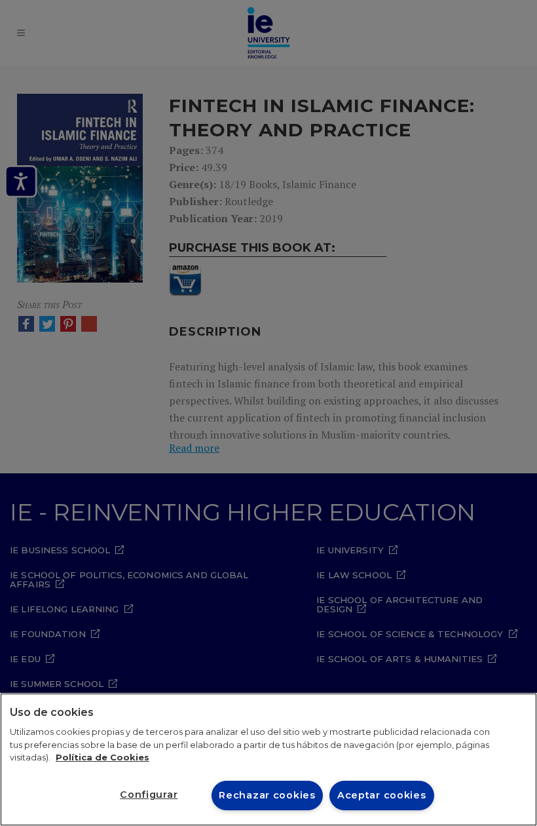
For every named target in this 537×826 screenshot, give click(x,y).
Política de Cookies (102, 757)
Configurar (148, 794)
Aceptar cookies (381, 795)
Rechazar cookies (267, 795)
